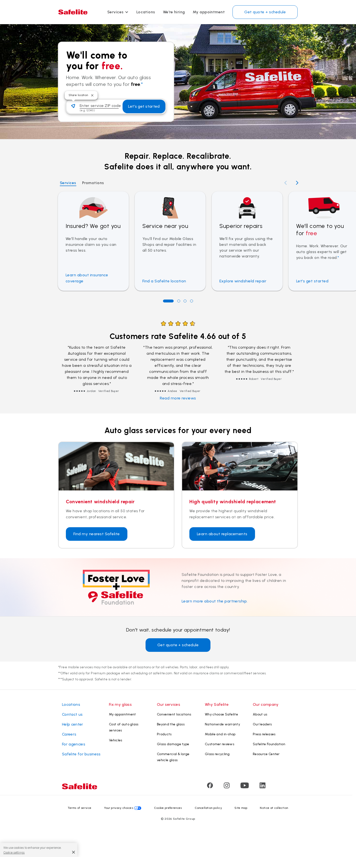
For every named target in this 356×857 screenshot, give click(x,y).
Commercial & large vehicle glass (173, 757)
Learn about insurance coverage (87, 278)
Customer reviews (219, 744)
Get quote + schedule (265, 12)
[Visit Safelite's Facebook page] (210, 787)
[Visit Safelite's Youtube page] (244, 787)
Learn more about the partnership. (215, 601)
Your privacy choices (118, 808)
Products (164, 734)
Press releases (264, 734)
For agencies (73, 744)
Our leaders (262, 724)
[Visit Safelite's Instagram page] (227, 787)
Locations (145, 12)
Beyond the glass (171, 724)
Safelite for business (81, 754)
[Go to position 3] (185, 301)
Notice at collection (274, 808)
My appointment (209, 12)
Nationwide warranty (222, 724)
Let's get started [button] (144, 106)
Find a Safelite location (164, 281)
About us (260, 714)
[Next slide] (297, 183)
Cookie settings (14, 852)
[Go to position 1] (168, 301)
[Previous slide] (285, 183)
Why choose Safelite (221, 714)
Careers (69, 734)
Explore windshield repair (242, 281)
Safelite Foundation (269, 744)
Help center (72, 724)
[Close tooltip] (92, 95)
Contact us (72, 714)
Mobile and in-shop (220, 734)
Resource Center (266, 754)
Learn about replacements (222, 534)
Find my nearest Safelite (96, 534)
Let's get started (312, 281)
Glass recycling (217, 754)
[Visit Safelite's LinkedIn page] (262, 787)
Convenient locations (174, 714)
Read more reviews (178, 398)
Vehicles (115, 740)
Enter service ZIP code (100, 105)
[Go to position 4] (191, 301)
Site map (240, 808)
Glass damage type (173, 744)
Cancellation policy (208, 808)
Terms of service (79, 808)
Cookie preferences (168, 808)
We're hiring (174, 12)
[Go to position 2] (178, 301)
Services (115, 12)
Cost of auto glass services (124, 727)
